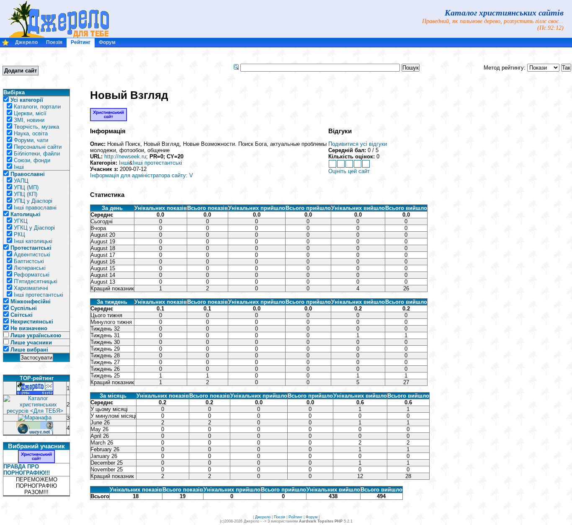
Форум (107, 42)
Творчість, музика (36, 127)
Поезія (54, 42)
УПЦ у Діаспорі (33, 201)
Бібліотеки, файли (37, 153)
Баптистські (29, 261)
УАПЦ (21, 181)
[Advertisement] (117, 67)
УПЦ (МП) (26, 187)
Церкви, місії (30, 113)
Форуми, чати (31, 140)
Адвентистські (32, 254)
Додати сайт (20, 70)
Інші (19, 167)
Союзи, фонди (32, 160)
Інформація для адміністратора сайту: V (141, 175)
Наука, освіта (31, 133)
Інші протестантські (38, 295)
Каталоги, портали (37, 106)
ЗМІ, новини (29, 120)
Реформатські (31, 275)
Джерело (26, 42)
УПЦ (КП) (25, 194)
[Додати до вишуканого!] (5, 44)
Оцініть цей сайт (349, 171)
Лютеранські (30, 268)
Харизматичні (31, 288)
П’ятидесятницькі (35, 281)
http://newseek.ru (125, 156)
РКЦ (19, 234)
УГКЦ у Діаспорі (34, 228)
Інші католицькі (33, 241)
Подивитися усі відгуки (357, 144)
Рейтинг (80, 42)
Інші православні (35, 207)
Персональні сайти (38, 147)
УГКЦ (21, 221)
